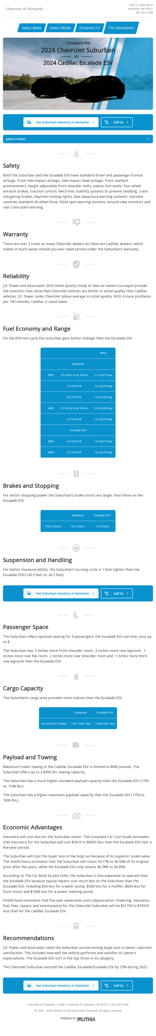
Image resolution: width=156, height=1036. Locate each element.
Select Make (31, 28)
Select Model (60, 28)
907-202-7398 (144, 12)
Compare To (89, 28)
